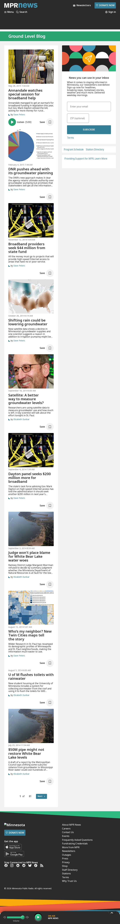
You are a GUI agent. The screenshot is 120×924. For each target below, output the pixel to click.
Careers (66, 828)
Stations (66, 873)
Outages (66, 854)
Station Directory (95, 149)
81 (30, 796)
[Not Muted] (4, 917)
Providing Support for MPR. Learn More (85, 158)
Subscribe (89, 129)
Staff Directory (70, 869)
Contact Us (68, 832)
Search (23, 12)
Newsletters (68, 851)
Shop (65, 866)
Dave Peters (19, 114)
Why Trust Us (69, 881)
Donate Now (105, 5)
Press (65, 858)
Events (65, 836)
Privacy (66, 862)
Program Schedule (74, 149)
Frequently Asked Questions (77, 839)
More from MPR (70, 847)
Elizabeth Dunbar (21, 419)
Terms (70, 137)
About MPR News (71, 824)
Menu (10, 12)
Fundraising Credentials (75, 843)
